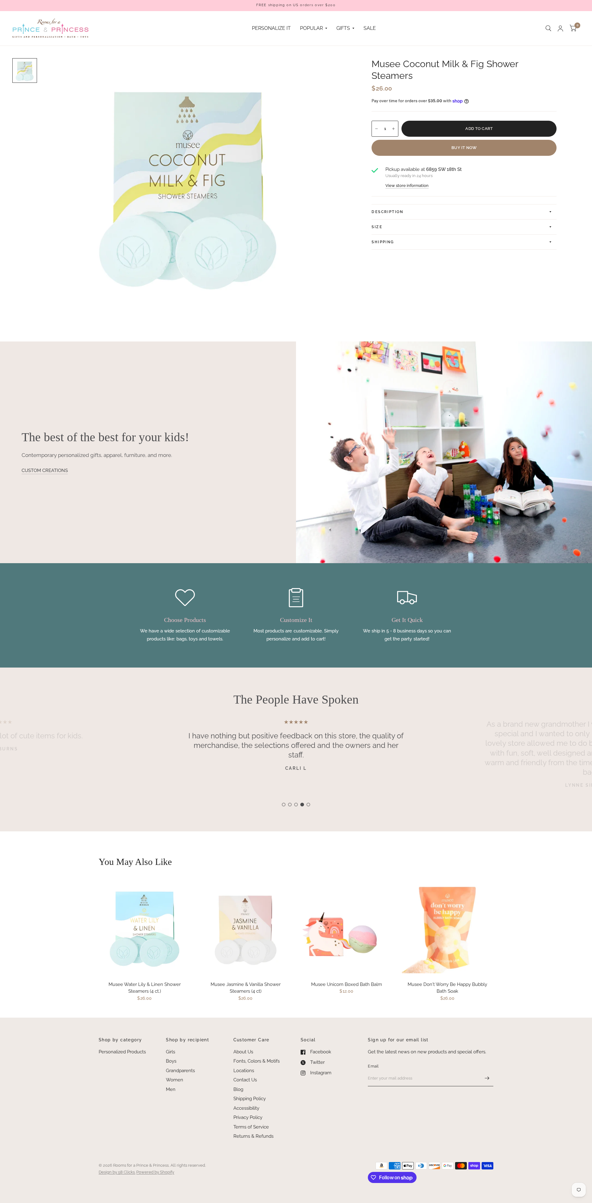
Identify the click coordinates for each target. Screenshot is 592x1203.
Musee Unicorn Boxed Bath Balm (346, 984)
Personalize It (271, 28)
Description (387, 212)
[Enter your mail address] (487, 1078)
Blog (238, 1089)
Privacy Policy (247, 1117)
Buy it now (464, 147)
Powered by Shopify (155, 1172)
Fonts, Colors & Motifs (256, 1061)
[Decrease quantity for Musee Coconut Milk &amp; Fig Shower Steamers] (376, 128)
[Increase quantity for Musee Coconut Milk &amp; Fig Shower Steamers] (393, 128)
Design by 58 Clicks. (117, 1172)
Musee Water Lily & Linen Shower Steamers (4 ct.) (145, 988)
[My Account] (560, 28)
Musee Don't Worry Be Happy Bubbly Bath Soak (447, 988)
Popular (311, 28)
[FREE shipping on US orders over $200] (295, 5)
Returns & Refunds (253, 1136)
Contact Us (245, 1080)
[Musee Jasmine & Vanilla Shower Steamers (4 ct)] (246, 927)
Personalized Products (122, 1052)
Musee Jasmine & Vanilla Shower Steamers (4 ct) (246, 988)
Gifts (343, 28)
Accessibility (246, 1108)
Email (373, 1066)
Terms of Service (251, 1127)
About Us (243, 1052)
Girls (170, 1052)
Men (170, 1089)
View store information (407, 186)
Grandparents (180, 1070)
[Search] (548, 28)
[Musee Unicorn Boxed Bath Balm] (347, 927)
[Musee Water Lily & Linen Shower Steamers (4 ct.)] (145, 927)
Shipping (383, 242)
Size (377, 227)
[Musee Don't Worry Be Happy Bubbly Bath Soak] (448, 927)
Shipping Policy (249, 1098)
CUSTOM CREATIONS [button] (45, 470)
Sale (370, 28)
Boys (171, 1061)
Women (174, 1080)
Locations (243, 1070)
